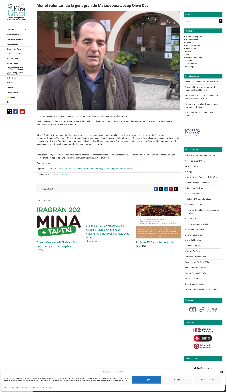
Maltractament (190, 63)
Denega (177, 380)
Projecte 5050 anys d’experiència (154, 242)
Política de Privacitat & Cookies (13, 387)
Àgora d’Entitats (192, 166)
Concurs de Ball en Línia (197, 193)
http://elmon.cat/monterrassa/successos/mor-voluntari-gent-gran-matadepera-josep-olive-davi (89, 168)
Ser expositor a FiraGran (195, 267)
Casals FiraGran (193, 246)
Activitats (189, 172)
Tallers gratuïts (193, 218)
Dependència (192, 39)
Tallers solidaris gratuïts (197, 224)
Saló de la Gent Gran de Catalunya (200, 155)
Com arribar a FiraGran (195, 284)
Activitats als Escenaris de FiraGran (202, 177)
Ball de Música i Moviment (198, 182)
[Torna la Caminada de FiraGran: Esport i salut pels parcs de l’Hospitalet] (58, 206)
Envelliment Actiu (194, 45)
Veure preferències (208, 380)
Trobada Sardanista (195, 229)
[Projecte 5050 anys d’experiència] (158, 206)
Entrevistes (189, 42)
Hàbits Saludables (194, 57)
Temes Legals (190, 66)
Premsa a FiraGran (193, 278)
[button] (221, 372)
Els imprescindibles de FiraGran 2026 (201, 81)
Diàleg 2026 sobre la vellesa (198, 199)
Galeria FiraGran (193, 240)
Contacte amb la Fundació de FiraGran (202, 289)
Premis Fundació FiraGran (196, 273)
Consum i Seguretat (195, 36)
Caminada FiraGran (194, 188)
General (65, 174)
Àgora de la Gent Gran (195, 161)
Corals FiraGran (193, 251)
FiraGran (187, 51)
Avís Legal (48, 387)
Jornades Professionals (195, 256)
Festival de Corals (194, 204)
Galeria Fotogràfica (193, 235)
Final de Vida (192, 48)
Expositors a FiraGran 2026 (197, 262)
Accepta (146, 380)
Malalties (188, 60)
